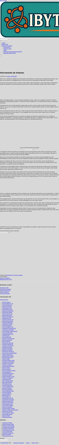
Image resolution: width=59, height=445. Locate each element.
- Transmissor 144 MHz (7, 324)
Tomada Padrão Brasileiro (8, 427)
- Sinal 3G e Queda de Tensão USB (10, 409)
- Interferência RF (6, 335)
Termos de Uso (6, 47)
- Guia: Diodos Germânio (7, 405)
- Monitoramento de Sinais (8, 356)
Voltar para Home (4, 299)
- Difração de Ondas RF (7, 348)
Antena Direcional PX (5, 290)
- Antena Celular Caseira (7, 321)
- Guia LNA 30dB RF (6, 392)
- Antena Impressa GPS (7, 404)
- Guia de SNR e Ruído (7, 414)
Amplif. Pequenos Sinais (8, 424)
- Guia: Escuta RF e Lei (7, 313)
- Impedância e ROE (6, 318)
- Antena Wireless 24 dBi (7, 398)
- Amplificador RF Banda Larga (9, 328)
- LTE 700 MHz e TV (6, 396)
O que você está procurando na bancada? (29, 147)
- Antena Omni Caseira (7, 312)
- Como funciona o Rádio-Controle (9, 331)
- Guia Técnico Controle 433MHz (9, 353)
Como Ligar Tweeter (5, 293)
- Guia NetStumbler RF (7, 385)
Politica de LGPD (7, 48)
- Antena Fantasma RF (7, 340)
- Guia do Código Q (6, 302)
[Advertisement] (29, 64)
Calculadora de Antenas (8, 433)
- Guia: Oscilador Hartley (7, 380)
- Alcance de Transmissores (8, 338)
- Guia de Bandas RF (6, 393)
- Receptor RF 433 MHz (7, 411)
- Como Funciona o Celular (8, 412)
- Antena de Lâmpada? (7, 407)
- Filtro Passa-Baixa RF (7, 389)
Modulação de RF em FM (6, 279)
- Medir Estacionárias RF (7, 316)
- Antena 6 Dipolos (6, 367)
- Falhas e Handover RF (7, 354)
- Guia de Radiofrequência (8, 373)
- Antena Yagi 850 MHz (7, 382)
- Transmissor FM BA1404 (8, 329)
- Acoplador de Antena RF (8, 345)
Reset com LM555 (7, 434)
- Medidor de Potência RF (7, 310)
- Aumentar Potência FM (7, 344)
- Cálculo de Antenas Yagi (7, 319)
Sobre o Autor (5, 44)
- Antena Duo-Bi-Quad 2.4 (8, 402)
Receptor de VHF (5, 287)
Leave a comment (18, 275)
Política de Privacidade (7, 45)
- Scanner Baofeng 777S (7, 303)
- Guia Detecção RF (6, 372)
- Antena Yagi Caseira (7, 306)
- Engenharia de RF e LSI (7, 334)
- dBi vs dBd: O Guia (6, 383)
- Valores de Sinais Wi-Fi (7, 377)
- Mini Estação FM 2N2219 (8, 351)
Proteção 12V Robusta (6, 289)
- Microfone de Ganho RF (7, 343)
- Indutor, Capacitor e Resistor (8, 370)
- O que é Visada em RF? (7, 386)
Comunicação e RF (9, 275)
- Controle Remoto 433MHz (8, 366)
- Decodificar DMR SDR (7, 322)
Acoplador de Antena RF (8, 428)
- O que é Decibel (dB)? (7, 332)
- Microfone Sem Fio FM (7, 357)
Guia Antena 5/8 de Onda (8, 430)
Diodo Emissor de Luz (8, 435)
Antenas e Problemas (5, 278)
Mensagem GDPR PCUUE (9, 53)
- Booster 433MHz (6, 415)
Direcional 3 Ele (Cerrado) (8, 425)
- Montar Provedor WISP (7, 401)
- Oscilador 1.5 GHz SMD (7, 363)
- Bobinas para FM (6, 395)
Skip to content (3, 0)
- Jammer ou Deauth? (7, 364)
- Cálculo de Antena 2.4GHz (8, 360)
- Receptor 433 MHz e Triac (8, 376)
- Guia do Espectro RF (7, 305)
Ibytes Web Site (4, 442)
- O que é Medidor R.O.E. (7, 326)
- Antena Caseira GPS (7, 315)
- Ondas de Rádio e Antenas (8, 408)
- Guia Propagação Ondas (8, 391)
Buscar (34, 149)
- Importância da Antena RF (8, 361)
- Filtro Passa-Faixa (6, 369)
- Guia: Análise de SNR (7, 309)
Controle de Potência (7, 422)
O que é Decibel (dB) (7, 431)
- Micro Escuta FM (6, 341)
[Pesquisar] (1, 441)
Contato (3, 42)
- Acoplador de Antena (7, 347)
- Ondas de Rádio (6, 358)
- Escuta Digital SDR (6, 337)
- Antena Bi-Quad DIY (7, 325)
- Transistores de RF (6, 379)
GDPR (4, 50)
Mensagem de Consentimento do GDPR (12, 51)
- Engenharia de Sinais (7, 417)
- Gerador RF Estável (6, 388)
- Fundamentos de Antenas (8, 399)
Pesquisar (2, 438)
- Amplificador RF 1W (6, 308)
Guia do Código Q (5, 292)
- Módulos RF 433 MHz (7, 350)
